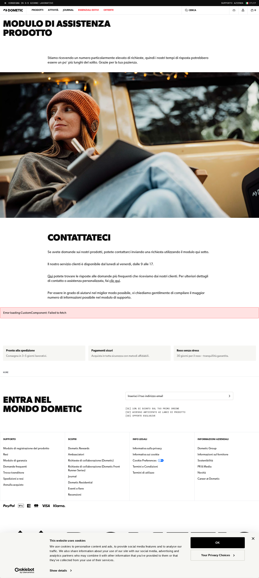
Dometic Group (219, 448)
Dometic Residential (92, 482)
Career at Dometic (220, 478)
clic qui (114, 281)
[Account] (242, 10)
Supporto (226, 3)
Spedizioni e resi (13, 478)
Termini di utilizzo (143, 472)
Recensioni (74, 494)
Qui (50, 276)
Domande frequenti (15, 466)
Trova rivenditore (13, 472)
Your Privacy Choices (215, 555)
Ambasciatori (76, 454)
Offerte (109, 10)
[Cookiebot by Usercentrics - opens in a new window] (24, 570)
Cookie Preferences (144, 460)
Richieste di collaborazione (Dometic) (91, 460)
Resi (5, 454)
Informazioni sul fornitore (213, 454)
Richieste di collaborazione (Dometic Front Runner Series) (94, 468)
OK (217, 542)
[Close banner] (253, 538)
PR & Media (216, 466)
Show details (58, 570)
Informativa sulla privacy (147, 448)
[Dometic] (13, 10)
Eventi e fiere (76, 488)
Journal (68, 10)
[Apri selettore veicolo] (233, 10)
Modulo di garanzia (15, 460)
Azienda (238, 3)
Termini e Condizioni (145, 466)
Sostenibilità (205, 460)
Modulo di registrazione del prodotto (26, 448)
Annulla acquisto (13, 484)
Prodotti (37, 10)
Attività (53, 10)
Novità (214, 472)
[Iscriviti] (229, 396)
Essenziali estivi (88, 10)
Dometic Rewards (78, 448)
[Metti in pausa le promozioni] (5, 3)
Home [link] (6, 372)
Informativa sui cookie (146, 454)
